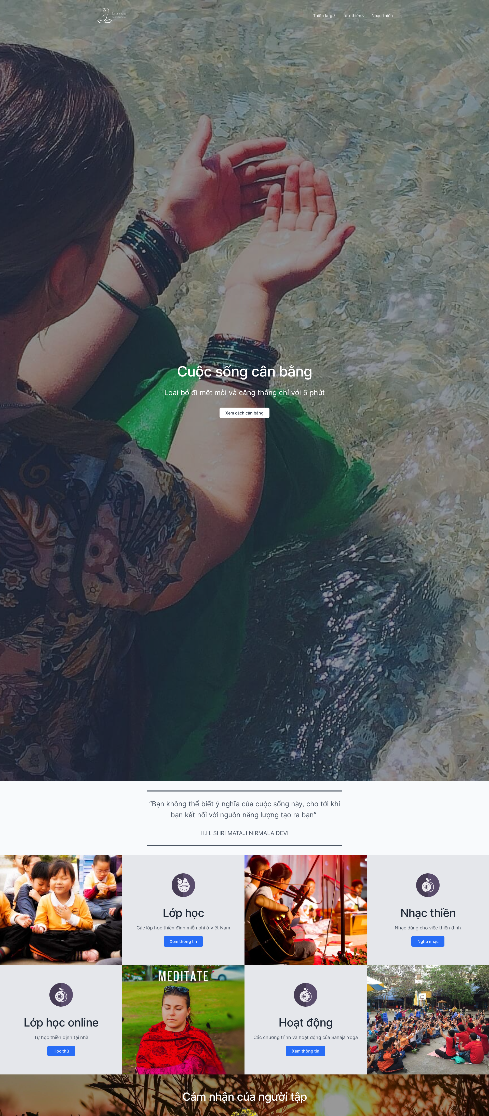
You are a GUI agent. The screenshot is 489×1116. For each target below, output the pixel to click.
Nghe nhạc (428, 941)
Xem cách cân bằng (244, 413)
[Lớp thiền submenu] (363, 16)
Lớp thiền (352, 15)
